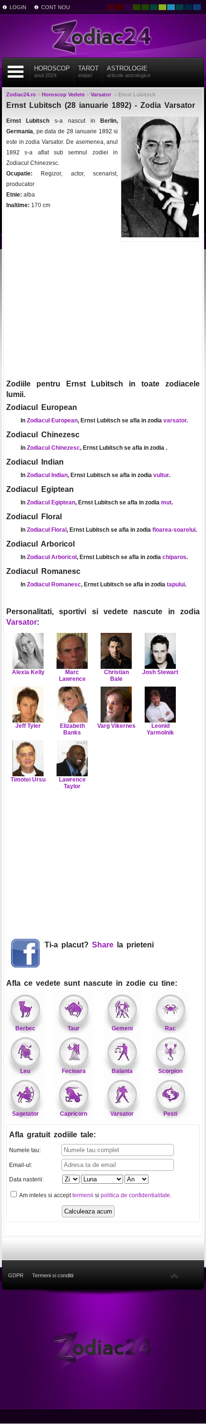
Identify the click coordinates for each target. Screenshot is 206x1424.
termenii (82, 1195)
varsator (174, 420)
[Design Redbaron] (119, 7)
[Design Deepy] (197, 7)
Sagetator (25, 1113)
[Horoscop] (103, 1347)
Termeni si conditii (52, 1275)
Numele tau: (25, 1150)
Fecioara (74, 1071)
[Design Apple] (162, 7)
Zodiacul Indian (47, 475)
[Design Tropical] (179, 7)
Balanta (122, 1071)
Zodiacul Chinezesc (53, 447)
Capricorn (73, 1113)
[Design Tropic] (154, 7)
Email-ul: (20, 1165)
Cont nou (55, 7)
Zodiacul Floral (47, 529)
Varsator (21, 622)
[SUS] (174, 1275)
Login (18, 7)
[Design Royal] (188, 7)
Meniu (15, 71)
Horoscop (52, 71)
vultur (161, 475)
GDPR (15, 1275)
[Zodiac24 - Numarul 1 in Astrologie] (103, 36)
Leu (25, 1071)
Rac (170, 1028)
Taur (74, 1028)
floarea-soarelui (173, 529)
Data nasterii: (26, 1179)
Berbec (25, 1028)
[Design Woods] (145, 7)
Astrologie (128, 71)
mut (166, 502)
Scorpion (170, 1071)
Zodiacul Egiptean (51, 502)
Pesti (170, 1113)
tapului (176, 584)
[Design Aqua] (171, 7)
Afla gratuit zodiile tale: (52, 1135)
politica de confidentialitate (135, 1195)
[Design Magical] (128, 7)
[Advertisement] (103, 309)
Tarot (88, 71)
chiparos (174, 557)
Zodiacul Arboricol (52, 557)
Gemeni (122, 1028)
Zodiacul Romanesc (54, 584)
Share (103, 945)
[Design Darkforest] (136, 7)
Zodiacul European (52, 420)
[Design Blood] (110, 7)
